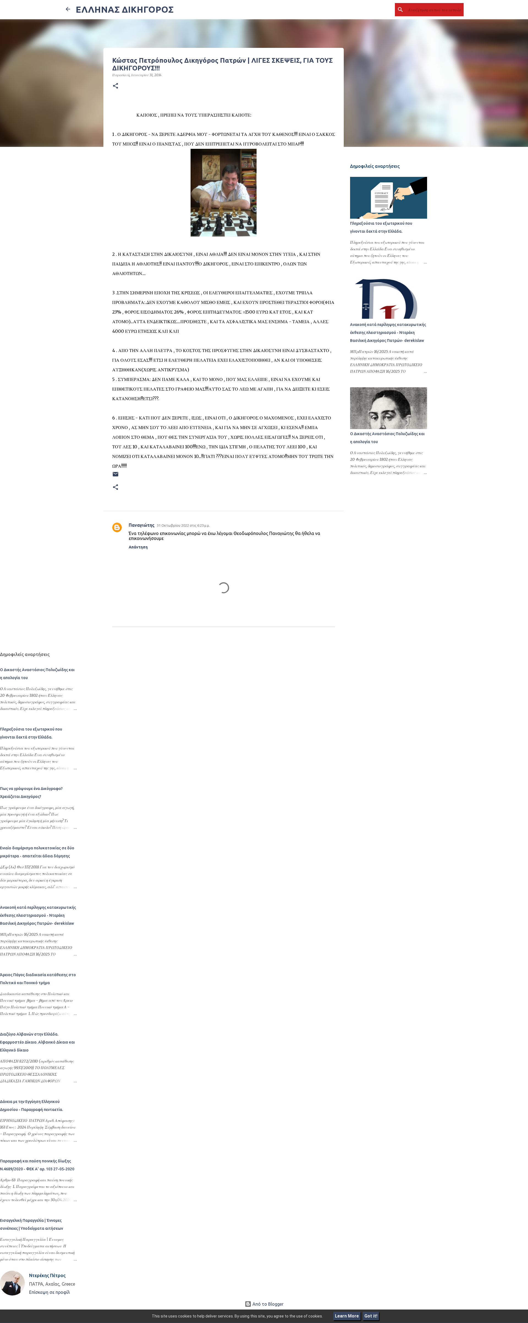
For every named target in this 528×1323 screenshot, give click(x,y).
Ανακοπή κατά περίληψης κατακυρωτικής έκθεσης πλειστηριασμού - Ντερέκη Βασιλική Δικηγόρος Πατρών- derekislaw (388, 332)
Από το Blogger (267, 1304)
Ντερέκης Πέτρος (47, 1275)
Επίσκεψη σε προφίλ (49, 1292)
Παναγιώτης (142, 525)
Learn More (347, 1316)
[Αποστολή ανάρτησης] (115, 476)
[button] (115, 86)
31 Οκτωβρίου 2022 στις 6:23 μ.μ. (183, 525)
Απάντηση (138, 547)
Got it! (370, 1316)
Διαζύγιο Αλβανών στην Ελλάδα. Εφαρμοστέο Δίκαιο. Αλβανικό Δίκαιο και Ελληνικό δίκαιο (37, 1042)
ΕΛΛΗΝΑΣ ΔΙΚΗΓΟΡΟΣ (125, 9)
